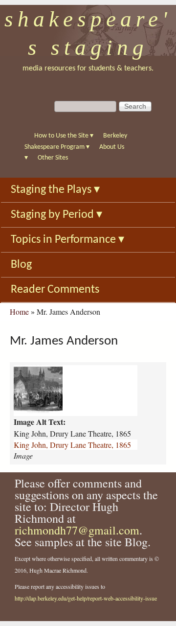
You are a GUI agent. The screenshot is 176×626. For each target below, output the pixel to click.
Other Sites (53, 158)
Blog (21, 265)
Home (19, 311)
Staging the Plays (55, 190)
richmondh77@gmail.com (77, 530)
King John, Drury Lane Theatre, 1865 (72, 445)
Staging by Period (56, 215)
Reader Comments (55, 290)
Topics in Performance (67, 240)
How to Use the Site (63, 136)
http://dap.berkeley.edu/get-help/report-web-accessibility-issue (86, 598)
